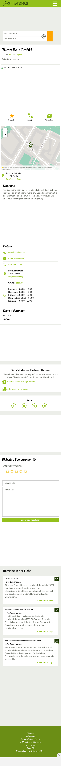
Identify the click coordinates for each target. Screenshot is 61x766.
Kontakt (30, 748)
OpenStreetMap (6, 169)
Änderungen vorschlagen (17, 389)
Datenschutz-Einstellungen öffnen (30, 751)
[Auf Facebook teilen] (14, 406)
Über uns (30, 733)
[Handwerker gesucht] (23, 3)
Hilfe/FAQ (30, 736)
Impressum (30, 745)
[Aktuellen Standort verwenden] (43, 36)
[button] (30, 145)
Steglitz (18, 55)
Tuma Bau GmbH (17, 50)
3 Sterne (16, 471)
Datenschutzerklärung (30, 739)
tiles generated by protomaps (35, 167)
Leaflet (5, 167)
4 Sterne (21, 471)
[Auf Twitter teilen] (24, 406)
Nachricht (49, 120)
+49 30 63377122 (16, 265)
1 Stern (7, 471)
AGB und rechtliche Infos (30, 742)
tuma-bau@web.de (16, 258)
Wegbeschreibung (13, 179)
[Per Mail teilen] (45, 406)
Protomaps (47, 167)
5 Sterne (25, 471)
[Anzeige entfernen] (59, 755)
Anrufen (30, 120)
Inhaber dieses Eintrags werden (21, 382)
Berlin (11, 55)
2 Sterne (12, 471)
